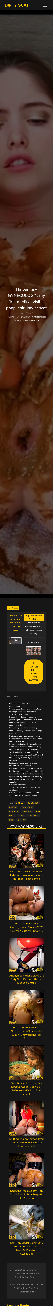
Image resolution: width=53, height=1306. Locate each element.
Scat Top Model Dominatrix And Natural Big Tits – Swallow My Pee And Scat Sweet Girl (26, 1248)
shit (11, 820)
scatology (33, 815)
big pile (19, 803)
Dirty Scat (17, 5)
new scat (13, 811)
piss (38, 811)
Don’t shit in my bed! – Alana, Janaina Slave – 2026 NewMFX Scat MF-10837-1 (26, 927)
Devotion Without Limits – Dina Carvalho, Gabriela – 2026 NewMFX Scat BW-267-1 (26, 1089)
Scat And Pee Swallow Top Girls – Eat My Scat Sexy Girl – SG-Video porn (26, 1194)
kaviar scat (27, 807)
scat (21, 815)
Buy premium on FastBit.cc (34, 617)
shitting (22, 820)
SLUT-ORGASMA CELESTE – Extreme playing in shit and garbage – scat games (26, 875)
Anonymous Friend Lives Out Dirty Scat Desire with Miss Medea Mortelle (26, 979)
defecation (33, 803)
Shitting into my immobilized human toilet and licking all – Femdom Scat (26, 1142)
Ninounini (27, 811)
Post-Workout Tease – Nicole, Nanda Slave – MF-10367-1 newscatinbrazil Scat (26, 1033)
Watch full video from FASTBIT (33, 673)
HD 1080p (13, 807)
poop (11, 815)
